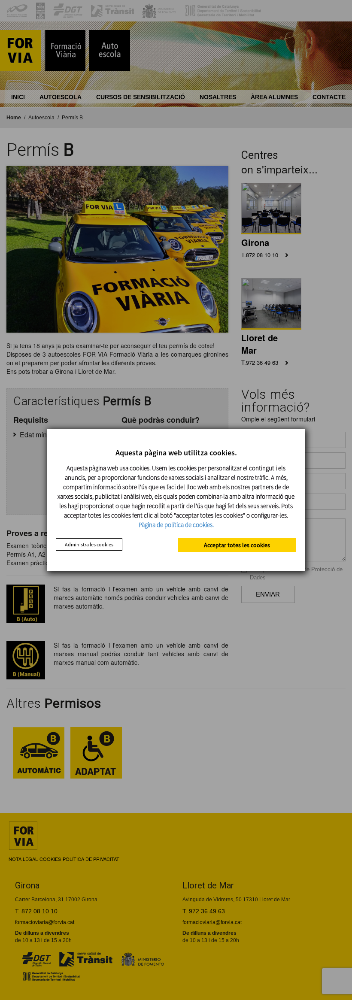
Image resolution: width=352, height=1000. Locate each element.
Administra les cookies (89, 544)
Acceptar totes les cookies (237, 545)
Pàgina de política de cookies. (176, 525)
